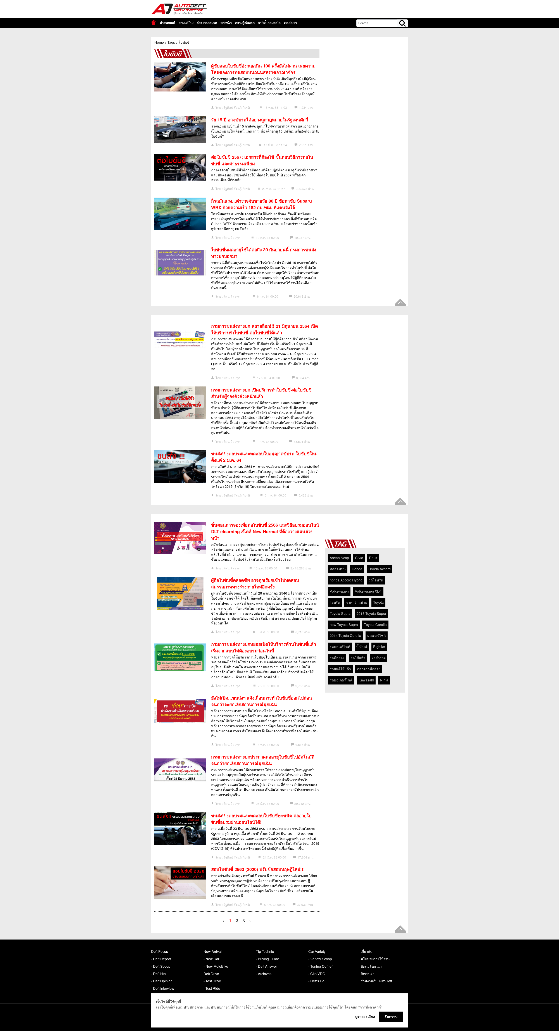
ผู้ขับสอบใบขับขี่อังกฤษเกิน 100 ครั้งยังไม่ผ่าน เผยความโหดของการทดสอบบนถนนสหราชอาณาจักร (263, 68)
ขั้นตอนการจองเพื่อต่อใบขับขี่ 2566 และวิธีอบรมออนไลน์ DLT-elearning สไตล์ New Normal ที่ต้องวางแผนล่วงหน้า (265, 531)
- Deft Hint (159, 973)
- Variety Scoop (320, 958)
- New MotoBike (216, 966)
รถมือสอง (337, 657)
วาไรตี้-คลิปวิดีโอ (269, 23)
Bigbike (379, 646)
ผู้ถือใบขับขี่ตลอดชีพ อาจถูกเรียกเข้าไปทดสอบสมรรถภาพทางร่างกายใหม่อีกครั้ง (255, 583)
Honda (357, 568)
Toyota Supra (340, 613)
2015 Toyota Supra (371, 613)
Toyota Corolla (375, 624)
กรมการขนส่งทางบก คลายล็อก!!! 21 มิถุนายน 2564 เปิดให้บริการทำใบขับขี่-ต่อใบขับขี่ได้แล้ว (264, 329)
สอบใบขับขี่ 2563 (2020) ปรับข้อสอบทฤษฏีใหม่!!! (258, 869)
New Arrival (213, 951)
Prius (373, 557)
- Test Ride (212, 988)
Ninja (384, 680)
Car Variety (317, 951)
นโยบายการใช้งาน (375, 958)
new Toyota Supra (344, 624)
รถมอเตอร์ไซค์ (341, 680)
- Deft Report (161, 958)
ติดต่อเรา (290, 23)
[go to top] (400, 302)
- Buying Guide (267, 958)
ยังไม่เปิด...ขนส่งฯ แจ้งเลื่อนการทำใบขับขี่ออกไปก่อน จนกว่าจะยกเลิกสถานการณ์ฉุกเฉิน (261, 701)
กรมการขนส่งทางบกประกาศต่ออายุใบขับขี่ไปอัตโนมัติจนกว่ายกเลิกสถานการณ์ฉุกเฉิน (262, 759)
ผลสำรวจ (378, 657)
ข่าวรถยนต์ (167, 23)
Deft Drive (211, 973)
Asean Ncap (339, 557)
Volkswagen (339, 591)
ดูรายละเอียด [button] (365, 1016)
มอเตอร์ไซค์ (376, 635)
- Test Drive (212, 980)
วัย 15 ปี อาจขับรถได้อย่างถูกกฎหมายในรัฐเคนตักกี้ (259, 119)
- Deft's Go (316, 980)
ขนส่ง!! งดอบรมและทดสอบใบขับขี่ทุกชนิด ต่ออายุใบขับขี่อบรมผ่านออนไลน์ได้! (261, 818)
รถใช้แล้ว (358, 657)
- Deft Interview (162, 988)
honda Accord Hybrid (346, 580)
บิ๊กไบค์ (361, 646)
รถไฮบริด (376, 580)
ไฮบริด (335, 602)
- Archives (263, 973)
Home (159, 42)
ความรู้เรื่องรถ (245, 23)
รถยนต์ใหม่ (186, 23)
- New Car (211, 958)
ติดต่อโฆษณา (371, 966)
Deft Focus (159, 951)
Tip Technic (265, 951)
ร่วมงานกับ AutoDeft (376, 980)
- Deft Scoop (160, 966)
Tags (171, 42)
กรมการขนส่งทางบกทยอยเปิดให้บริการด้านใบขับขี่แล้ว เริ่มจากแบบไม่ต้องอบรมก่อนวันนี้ (263, 647)
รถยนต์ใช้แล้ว (340, 668)
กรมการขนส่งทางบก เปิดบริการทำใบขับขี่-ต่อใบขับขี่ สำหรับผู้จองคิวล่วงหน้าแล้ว (261, 392)
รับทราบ (391, 1016)
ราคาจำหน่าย (356, 602)
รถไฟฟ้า (226, 23)
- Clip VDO (316, 973)
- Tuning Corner (320, 966)
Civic (359, 557)
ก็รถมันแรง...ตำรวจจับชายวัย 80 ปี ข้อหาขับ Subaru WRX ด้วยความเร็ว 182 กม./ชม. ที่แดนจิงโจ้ (261, 204)
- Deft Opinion (162, 980)
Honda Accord (379, 568)
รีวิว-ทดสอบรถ (207, 23)
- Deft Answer (266, 966)
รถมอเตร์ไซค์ (340, 646)
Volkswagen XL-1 (368, 591)
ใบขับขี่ (184, 42)
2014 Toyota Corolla (345, 635)
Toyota (378, 602)
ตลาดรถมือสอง (368, 668)
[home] (153, 22)
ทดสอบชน (338, 568)
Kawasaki (366, 680)
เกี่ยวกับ (366, 951)
